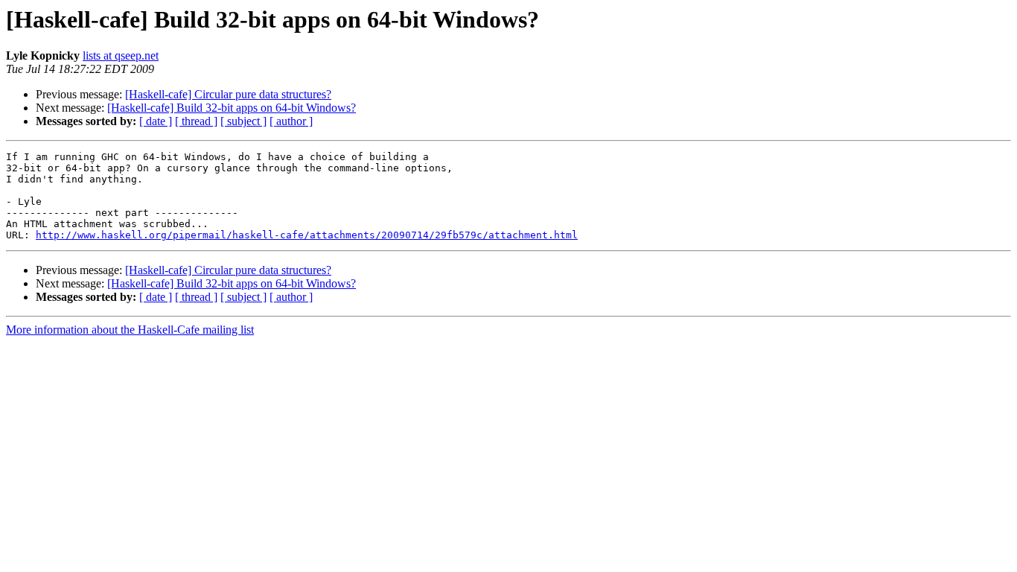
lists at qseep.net (121, 55)
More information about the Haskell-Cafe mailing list (130, 329)
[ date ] (155, 121)
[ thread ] (196, 121)
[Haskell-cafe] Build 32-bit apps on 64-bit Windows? (231, 107)
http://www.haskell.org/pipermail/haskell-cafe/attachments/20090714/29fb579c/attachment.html (307, 235)
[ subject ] (243, 121)
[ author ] (291, 121)
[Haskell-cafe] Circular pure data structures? (228, 94)
